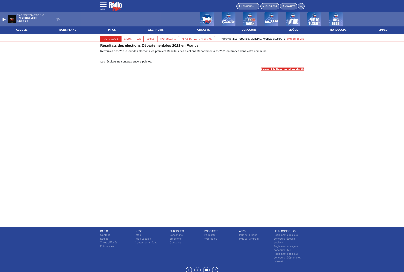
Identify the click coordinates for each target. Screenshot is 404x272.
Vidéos (293, 29)
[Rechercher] (301, 6)
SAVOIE (128, 39)
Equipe (104, 238)
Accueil (21, 29)
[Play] (4, 19)
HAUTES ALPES (168, 39)
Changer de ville (295, 38)
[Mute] (57, 19)
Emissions (175, 238)
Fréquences (107, 246)
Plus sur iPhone (248, 234)
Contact (105, 234)
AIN (139, 39)
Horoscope (338, 29)
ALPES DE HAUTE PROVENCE (197, 39)
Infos (112, 29)
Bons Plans (67, 29)
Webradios (156, 29)
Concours (249, 29)
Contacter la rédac (146, 242)
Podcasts (203, 29)
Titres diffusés (108, 242)
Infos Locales (143, 238)
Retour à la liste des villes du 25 (282, 69)
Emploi (383, 29)
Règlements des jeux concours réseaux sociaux (286, 238)
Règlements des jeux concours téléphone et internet (287, 257)
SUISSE (150, 39)
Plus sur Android (249, 238)
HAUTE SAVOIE (110, 39)
